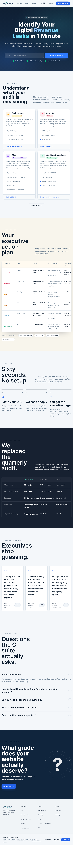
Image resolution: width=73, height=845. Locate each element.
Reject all (56, 839)
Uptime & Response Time (15, 139)
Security (40, 815)
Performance (42, 810)
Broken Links (11, 185)
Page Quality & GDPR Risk (50, 173)
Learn (27, 3)
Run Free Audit (55, 55)
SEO (39, 819)
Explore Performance (13, 146)
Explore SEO (10, 197)
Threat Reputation (47, 139)
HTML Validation (47, 177)
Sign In (51, 3)
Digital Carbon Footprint (49, 185)
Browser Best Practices (49, 181)
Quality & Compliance (44, 823)
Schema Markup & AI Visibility (16, 177)
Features (19, 3)
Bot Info (23, 823)
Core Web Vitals (12, 131)
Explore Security (45, 146)
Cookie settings (25, 828)
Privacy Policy (25, 815)
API (39, 828)
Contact (23, 810)
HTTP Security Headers (49, 131)
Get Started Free (63, 3)
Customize (47, 839)
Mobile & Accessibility (14, 181)
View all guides (35, 205)
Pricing (34, 3)
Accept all (66, 839)
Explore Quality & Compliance (49, 197)
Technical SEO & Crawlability (16, 189)
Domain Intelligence (13, 173)
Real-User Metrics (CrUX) (15, 135)
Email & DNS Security (48, 135)
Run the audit (7, 786)
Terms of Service (26, 819)
